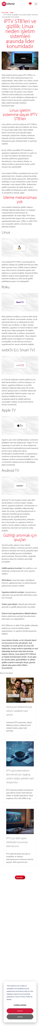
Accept (20, 1011)
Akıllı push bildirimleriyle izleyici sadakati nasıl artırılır (19, 710)
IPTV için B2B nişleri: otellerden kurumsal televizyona (17, 842)
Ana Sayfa (5, 12)
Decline (20, 1017)
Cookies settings (20, 1005)
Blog (11, 12)
